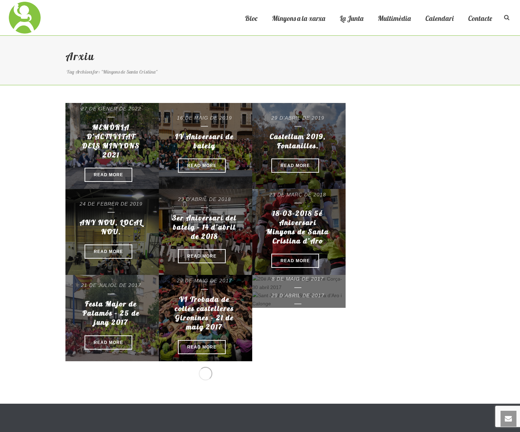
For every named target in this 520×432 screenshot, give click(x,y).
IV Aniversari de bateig (204, 141)
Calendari (439, 18)
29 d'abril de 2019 (297, 118)
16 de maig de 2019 (204, 118)
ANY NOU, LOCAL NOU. (111, 227)
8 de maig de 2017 (298, 279)
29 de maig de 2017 (204, 280)
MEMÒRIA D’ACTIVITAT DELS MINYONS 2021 (111, 141)
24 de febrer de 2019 (111, 204)
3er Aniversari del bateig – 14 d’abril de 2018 (204, 227)
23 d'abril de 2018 (204, 199)
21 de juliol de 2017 (111, 285)
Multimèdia (394, 18)
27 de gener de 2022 (111, 108)
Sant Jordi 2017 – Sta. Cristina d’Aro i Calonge (298, 323)
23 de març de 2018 (297, 194)
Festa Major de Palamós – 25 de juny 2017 (111, 313)
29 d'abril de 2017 (297, 295)
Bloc (251, 18)
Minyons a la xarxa (298, 18)
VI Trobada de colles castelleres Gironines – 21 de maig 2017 (204, 313)
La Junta (351, 18)
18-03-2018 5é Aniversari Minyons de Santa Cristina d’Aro (297, 227)
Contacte (480, 18)
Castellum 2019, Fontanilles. (298, 141)
